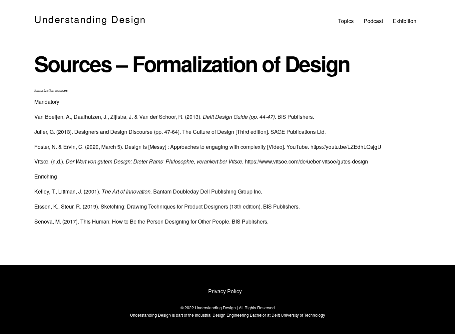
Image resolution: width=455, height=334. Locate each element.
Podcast (373, 21)
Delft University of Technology (298, 315)
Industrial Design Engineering (222, 315)
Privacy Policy (225, 291)
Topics (346, 21)
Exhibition (404, 21)
